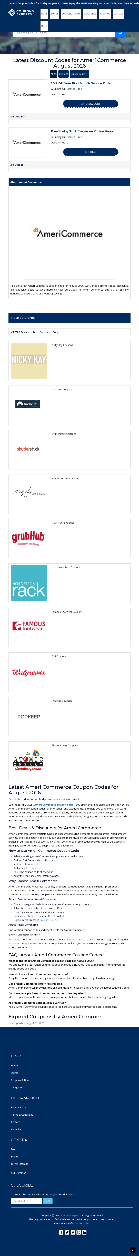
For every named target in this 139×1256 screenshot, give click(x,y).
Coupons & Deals (20, 1080)
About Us (16, 1129)
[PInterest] (73, 1232)
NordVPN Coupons (62, 389)
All (53, 74)
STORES (54, 13)
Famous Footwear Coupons (67, 611)
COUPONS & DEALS (71, 13)
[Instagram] (78, 1232)
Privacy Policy (18, 1107)
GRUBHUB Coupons (63, 522)
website (35, 864)
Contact (15, 1122)
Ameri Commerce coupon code (54, 804)
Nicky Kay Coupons (62, 345)
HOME (44, 13)
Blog (13, 1149)
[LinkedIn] (84, 1232)
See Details (16, 116)
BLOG (44, 26)
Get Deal (90, 152)
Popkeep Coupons (62, 700)
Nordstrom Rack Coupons (66, 567)
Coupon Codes (79, 74)
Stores (14, 1072)
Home (14, 1065)
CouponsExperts (49, 920)
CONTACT (118, 13)
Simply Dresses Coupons (65, 478)
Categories (17, 1087)
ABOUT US (105, 13)
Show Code (93, 103)
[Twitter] (67, 1232)
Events (14, 1156)
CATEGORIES (90, 13)
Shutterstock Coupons (64, 433)
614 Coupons (59, 656)
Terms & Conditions (22, 1114)
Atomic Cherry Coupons (65, 745)
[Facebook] (61, 1232)
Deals (63, 74)
